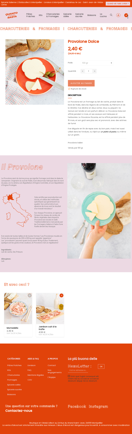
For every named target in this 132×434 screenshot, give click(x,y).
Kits (9, 370)
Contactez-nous (18, 410)
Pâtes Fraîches (14, 365)
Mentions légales (36, 375)
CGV (30, 379)
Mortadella (12, 327)
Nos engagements (55, 371)
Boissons (11, 394)
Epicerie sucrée (14, 389)
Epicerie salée (13, 384)
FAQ (29, 370)
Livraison (32, 365)
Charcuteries (13, 375)
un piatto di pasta (108, 131)
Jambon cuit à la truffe (47, 328)
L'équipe (52, 377)
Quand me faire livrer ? (118, 3)
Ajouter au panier (81, 83)
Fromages (12, 379)
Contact (52, 365)
